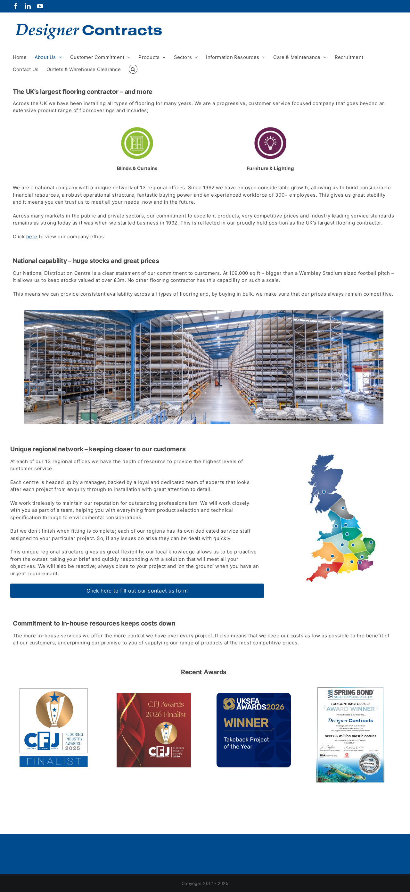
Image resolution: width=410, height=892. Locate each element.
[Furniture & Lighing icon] (270, 130)
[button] (133, 69)
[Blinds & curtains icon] (137, 130)
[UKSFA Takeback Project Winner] (254, 695)
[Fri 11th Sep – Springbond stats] (350, 689)
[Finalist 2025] (54, 689)
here (31, 236)
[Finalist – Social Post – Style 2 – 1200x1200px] (154, 695)
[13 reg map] (337, 445)
